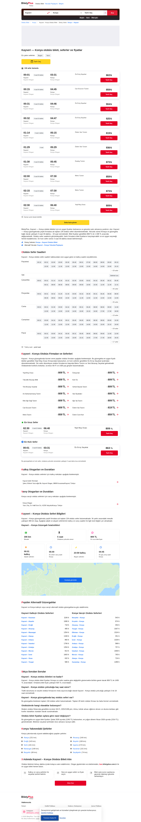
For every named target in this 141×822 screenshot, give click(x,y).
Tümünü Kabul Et (49, 818)
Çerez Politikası (96, 806)
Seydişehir (77, 752)
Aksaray (76, 738)
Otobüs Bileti (39, 4)
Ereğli (26, 741)
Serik (26, 745)
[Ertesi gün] (105, 12)
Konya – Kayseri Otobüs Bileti (46, 242)
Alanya (26, 738)
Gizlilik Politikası (50, 806)
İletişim (23, 806)
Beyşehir (27, 752)
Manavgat (27, 749)
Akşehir (76, 741)
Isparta (75, 745)
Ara (112, 13)
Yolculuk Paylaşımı (51, 4)
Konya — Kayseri (73, 22)
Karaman (76, 749)
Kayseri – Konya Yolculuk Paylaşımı (50, 245)
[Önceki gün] (81, 12)
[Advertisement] (70, 36)
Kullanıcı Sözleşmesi (74, 806)
